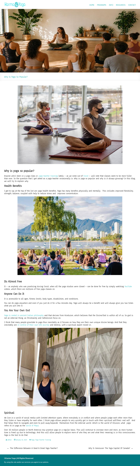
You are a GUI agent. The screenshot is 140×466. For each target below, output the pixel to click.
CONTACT (132, 5)
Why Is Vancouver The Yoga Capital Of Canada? (110, 448)
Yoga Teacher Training (43, 440)
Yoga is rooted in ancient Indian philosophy (24, 315)
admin (9, 440)
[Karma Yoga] (15, 2)
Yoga (32, 440)
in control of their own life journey (33, 324)
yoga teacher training (48, 176)
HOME (91, 5)
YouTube (128, 286)
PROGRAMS (101, 5)
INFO (111, 5)
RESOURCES (120, 5)
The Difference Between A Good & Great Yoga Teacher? (32, 448)
